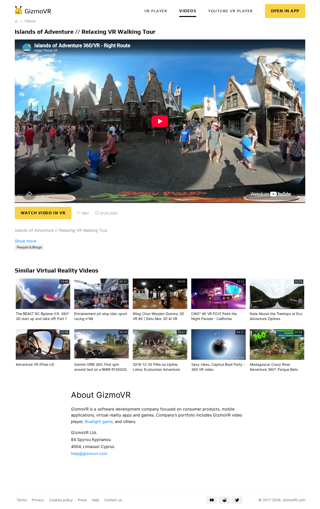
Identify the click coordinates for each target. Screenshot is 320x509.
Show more (25, 241)
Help (95, 500)
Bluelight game (99, 421)
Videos (187, 10)
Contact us (113, 500)
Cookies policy (61, 500)
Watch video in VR (43, 212)
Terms (22, 500)
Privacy (38, 500)
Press (82, 500)
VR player (156, 10)
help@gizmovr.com (89, 453)
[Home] (16, 21)
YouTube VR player (230, 10)
